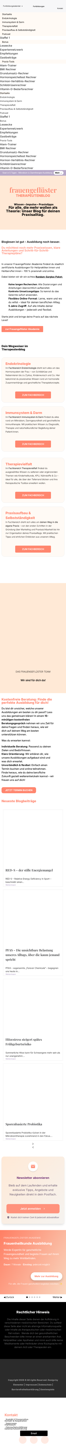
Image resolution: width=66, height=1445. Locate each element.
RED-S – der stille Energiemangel (29, 870)
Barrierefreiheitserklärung (25, 1389)
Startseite (7, 14)
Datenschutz (45, 1384)
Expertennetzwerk (11, 49)
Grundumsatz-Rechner (14, 73)
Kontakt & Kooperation (16, 1420)
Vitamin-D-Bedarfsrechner (16, 89)
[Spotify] (51, 1369)
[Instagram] (27, 1369)
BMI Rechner (8, 69)
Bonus (5, 42)
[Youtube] (39, 1369)
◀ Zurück (9, 1297)
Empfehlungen (9, 53)
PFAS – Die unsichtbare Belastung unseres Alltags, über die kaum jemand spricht (33, 954)
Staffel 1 (5, 37)
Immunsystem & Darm (13, 22)
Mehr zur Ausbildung (46, 1276)
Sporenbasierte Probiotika (24, 1124)
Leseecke (6, 45)
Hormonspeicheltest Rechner (18, 77)
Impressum (31, 1384)
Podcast (6, 34)
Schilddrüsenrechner (13, 85)
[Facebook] (23, 1440)
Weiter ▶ (57, 1297)
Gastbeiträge (8, 57)
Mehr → (58, 173)
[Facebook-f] (15, 1369)
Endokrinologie (9, 18)
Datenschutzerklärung (16, 1428)
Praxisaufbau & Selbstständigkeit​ (18, 30)
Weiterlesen (11, 885)
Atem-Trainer (8, 65)
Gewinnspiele (47, 1389)
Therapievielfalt (10, 26)
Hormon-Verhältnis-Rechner (17, 81)
